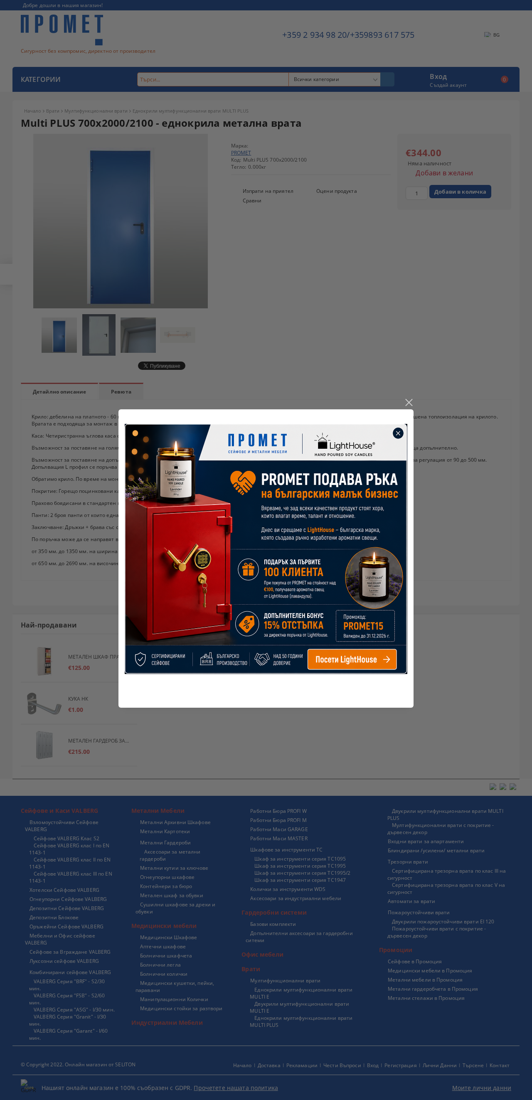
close (409, 403)
